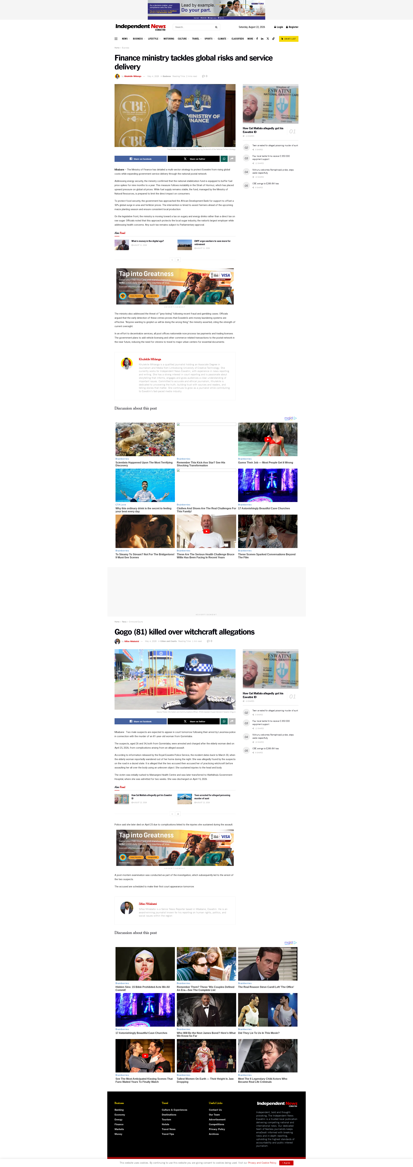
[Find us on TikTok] (273, 39)
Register (293, 27)
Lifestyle (153, 38)
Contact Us (215, 1109)
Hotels (165, 1124)
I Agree (286, 1163)
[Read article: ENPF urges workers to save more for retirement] (184, 245)
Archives (214, 1133)
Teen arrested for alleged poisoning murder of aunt (275, 145)
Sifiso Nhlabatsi (131, 641)
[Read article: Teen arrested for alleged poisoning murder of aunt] (184, 799)
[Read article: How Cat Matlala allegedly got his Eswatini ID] (270, 104)
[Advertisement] (206, 589)
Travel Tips (168, 1133)
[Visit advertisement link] (206, 10)
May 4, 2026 (153, 76)
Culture (182, 38)
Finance (119, 1124)
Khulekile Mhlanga (132, 76)
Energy (118, 1119)
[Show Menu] (116, 39)
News (125, 38)
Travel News (169, 1129)
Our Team (214, 1114)
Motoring (169, 38)
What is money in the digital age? (147, 241)
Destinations (169, 1114)
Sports (208, 38)
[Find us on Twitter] (268, 39)
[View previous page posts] (172, 259)
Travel (195, 38)
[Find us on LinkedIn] (262, 39)
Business (138, 38)
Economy (120, 1114)
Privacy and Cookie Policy (262, 1162)
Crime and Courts (136, 621)
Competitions (216, 1124)
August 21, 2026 (140, 245)
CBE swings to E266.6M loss (265, 183)
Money (118, 1133)
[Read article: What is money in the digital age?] (122, 245)
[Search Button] (217, 27)
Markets (119, 1129)
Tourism (166, 1119)
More (250, 38)
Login (279, 27)
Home (117, 47)
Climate (222, 38)
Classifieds (238, 38)
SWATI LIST (290, 39)
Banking (119, 1109)
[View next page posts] (178, 259)
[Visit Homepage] (141, 27)
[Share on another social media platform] (232, 159)
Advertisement (217, 1119)
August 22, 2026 (140, 802)
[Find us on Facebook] (257, 39)
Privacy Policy (217, 1129)
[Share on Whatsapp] (224, 159)
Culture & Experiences (174, 1109)
